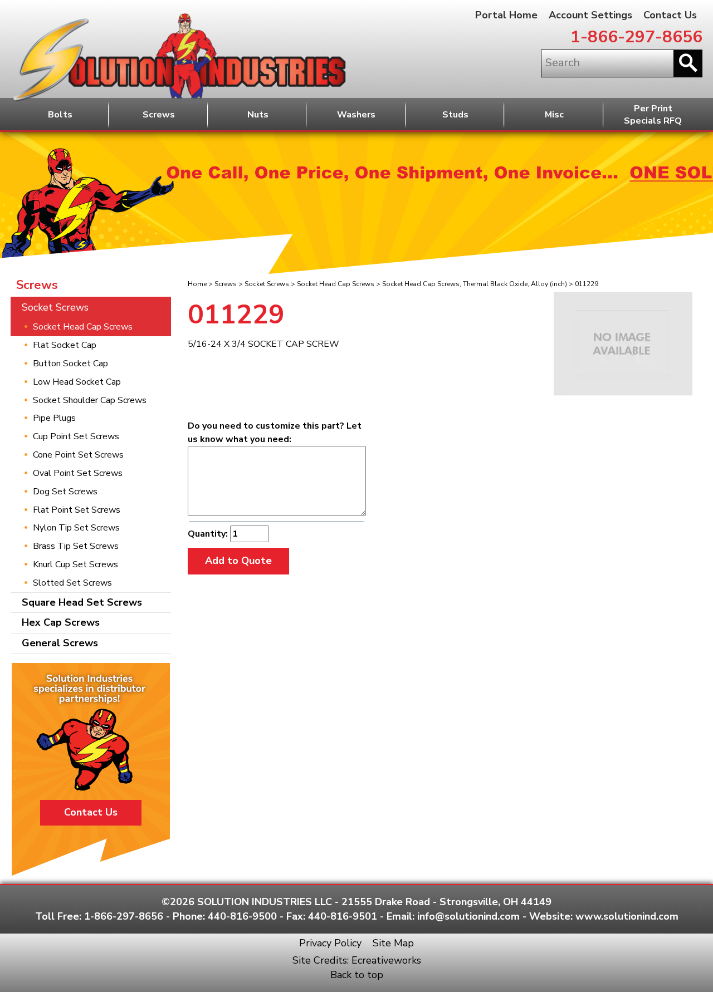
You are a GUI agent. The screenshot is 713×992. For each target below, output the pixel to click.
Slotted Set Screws (72, 583)
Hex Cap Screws (61, 622)
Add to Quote (238, 560)
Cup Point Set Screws (76, 436)
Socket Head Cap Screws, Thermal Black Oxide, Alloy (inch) (474, 283)
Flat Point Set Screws (76, 510)
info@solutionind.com (468, 916)
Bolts (60, 115)
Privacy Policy (330, 943)
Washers (356, 115)
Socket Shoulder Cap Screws (89, 400)
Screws (159, 115)
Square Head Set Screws (82, 602)
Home (197, 283)
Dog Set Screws (65, 491)
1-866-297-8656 (636, 37)
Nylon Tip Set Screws (76, 528)
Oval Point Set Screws (78, 473)
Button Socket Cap (70, 363)
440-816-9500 (242, 916)
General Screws (60, 643)
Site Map (393, 943)
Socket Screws (267, 283)
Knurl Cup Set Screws (75, 564)
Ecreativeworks (386, 960)
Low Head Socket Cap (77, 382)
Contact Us (670, 15)
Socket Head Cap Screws (335, 283)
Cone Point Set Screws (78, 455)
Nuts (257, 115)
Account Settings (590, 15)
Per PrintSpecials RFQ (653, 114)
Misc (554, 115)
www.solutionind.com (626, 916)
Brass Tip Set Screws (76, 546)
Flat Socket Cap (64, 345)
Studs (455, 115)
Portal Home (506, 15)
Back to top (356, 974)
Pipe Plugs (54, 418)
